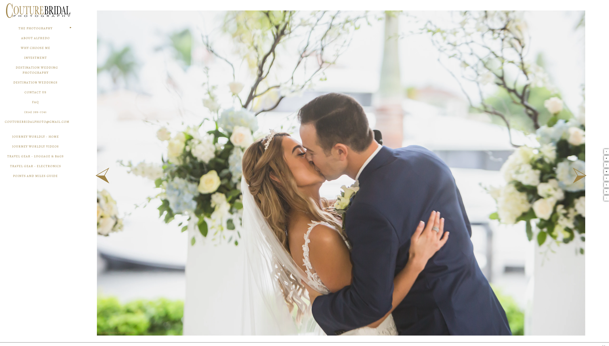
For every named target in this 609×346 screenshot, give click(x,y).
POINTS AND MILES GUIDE (35, 176)
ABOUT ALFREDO (35, 38)
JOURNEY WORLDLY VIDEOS (35, 146)
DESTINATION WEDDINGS (35, 82)
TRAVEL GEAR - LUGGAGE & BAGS (35, 156)
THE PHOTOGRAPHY (35, 28)
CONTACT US (35, 92)
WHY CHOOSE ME (35, 48)
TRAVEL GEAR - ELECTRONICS (35, 166)
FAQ (35, 102)
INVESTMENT (35, 58)
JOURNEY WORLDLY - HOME (35, 137)
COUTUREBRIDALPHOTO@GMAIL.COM (37, 122)
